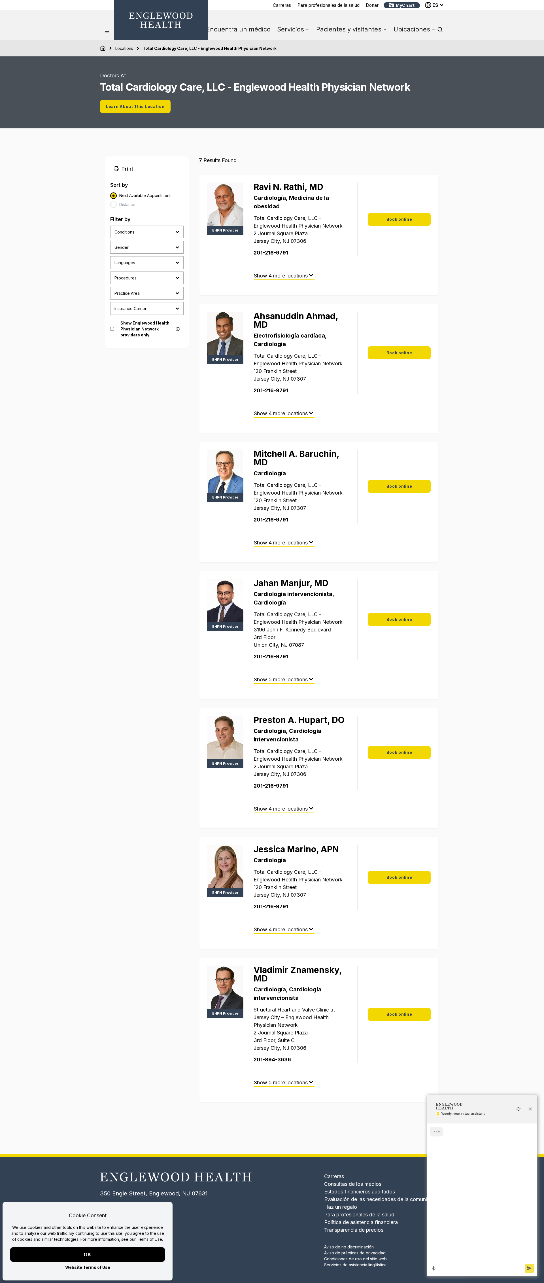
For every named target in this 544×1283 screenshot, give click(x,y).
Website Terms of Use (87, 1267)
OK (88, 1254)
